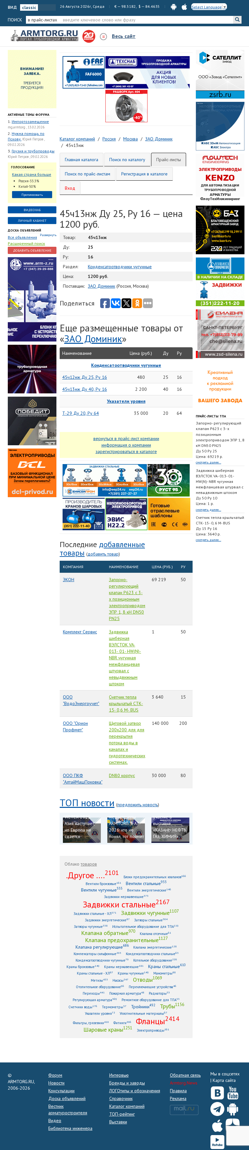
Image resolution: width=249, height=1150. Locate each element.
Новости (56, 1083)
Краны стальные (167, 966)
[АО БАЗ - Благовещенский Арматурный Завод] (220, 230)
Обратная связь (185, 1075)
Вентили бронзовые (103, 883)
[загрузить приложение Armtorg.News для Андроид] (173, 6)
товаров (89, 864)
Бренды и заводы (127, 1083)
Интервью (119, 1075)
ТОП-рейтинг (122, 1114)
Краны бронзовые (83, 966)
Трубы (172, 1006)
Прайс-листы (168, 159)
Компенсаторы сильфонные (97, 953)
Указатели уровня (100, 1013)
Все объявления (22, 237)
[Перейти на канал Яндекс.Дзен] (233, 1124)
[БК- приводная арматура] (32, 472)
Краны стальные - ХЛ (95, 973)
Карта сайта (224, 1080)
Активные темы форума (28, 115)
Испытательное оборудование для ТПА (145, 926)
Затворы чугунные (91, 926)
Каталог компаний (127, 1106)
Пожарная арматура (126, 993)
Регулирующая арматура (95, 999)
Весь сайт (124, 36)
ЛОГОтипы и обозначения (134, 1091)
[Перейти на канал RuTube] (217, 1140)
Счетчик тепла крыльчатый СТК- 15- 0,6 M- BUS (126, 703)
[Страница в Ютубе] (233, 1092)
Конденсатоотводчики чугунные (120, 267)
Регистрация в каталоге (144, 174)
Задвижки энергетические (107, 919)
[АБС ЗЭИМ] (220, 126)
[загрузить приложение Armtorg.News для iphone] (184, 6)
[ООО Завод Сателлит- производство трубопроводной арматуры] (220, 74)
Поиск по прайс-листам (87, 174)
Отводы (147, 979)
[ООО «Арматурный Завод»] (32, 299)
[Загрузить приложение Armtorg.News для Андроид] (233, 1107)
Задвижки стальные (126, 904)
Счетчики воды (82, 1006)
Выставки (118, 1122)
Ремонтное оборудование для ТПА (151, 999)
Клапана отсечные (155, 933)
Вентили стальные (146, 883)
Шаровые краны (107, 1029)
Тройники (143, 1006)
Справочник (121, 1098)
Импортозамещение (30, 121)
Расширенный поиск (26, 243)
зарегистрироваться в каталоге (126, 451)
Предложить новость (137, 805)
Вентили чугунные (102, 890)
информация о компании (126, 445)
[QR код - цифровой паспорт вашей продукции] (169, 514)
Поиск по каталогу (127, 159)
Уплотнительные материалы (143, 1013)
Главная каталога (81, 159)
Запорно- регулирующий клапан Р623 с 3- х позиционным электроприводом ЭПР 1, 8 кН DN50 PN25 (127, 599)
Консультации (61, 1091)
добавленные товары (102, 548)
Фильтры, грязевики (91, 1022)
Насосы (120, 980)
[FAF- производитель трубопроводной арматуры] (84, 72)
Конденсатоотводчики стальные (152, 953)
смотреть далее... (208, 462)
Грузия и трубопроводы (33, 151)
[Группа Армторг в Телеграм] (217, 1107)
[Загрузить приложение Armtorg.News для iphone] (217, 1124)
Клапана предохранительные (126, 940)
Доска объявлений (24, 230)
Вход (70, 188)
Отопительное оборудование (100, 986)
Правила (178, 1091)
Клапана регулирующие (102, 947)
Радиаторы (159, 993)
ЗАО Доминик (101, 286)
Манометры (164, 973)
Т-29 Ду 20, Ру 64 (80, 413)
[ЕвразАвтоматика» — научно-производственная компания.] (126, 514)
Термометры (114, 1006)
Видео (54, 1120)
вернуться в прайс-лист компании (126, 438)
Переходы (94, 993)
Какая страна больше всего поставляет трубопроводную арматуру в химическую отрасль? (32, 174)
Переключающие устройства (152, 986)
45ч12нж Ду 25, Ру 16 (84, 377)
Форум (55, 1075)
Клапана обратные (108, 933)
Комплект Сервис (80, 632)
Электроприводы (153, 1030)
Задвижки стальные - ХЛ (95, 913)
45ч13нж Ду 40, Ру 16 (84, 389)
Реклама (178, 1098)
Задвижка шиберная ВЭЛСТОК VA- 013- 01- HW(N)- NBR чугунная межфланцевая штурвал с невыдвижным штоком (125, 658)
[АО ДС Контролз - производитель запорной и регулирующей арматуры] (32, 369)
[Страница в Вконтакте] (217, 1092)
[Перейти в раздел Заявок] (32, 79)
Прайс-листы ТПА (211, 416)
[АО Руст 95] (169, 480)
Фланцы (157, 1020)
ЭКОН (68, 579)
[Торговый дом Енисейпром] (105, 480)
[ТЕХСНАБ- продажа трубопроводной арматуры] (147, 72)
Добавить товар (103, 554)
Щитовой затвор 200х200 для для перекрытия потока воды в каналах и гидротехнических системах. (127, 742)
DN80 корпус (122, 775)
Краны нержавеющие (124, 966)
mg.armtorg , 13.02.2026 (26, 127)
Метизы (99, 980)
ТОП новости (87, 802)
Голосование (23, 167)
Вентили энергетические (149, 890)
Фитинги (122, 1022)
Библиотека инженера (70, 1128)
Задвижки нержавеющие (126, 896)
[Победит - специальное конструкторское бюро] (32, 421)
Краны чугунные (133, 973)
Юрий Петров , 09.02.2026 (28, 156)
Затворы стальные (151, 919)
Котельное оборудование (155, 960)
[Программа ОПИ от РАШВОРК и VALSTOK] (126, 106)
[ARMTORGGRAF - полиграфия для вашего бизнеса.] (220, 385)
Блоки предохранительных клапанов (155, 876)
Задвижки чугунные (150, 912)
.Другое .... (92, 874)
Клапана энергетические (155, 947)
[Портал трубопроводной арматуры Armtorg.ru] (45, 36)
